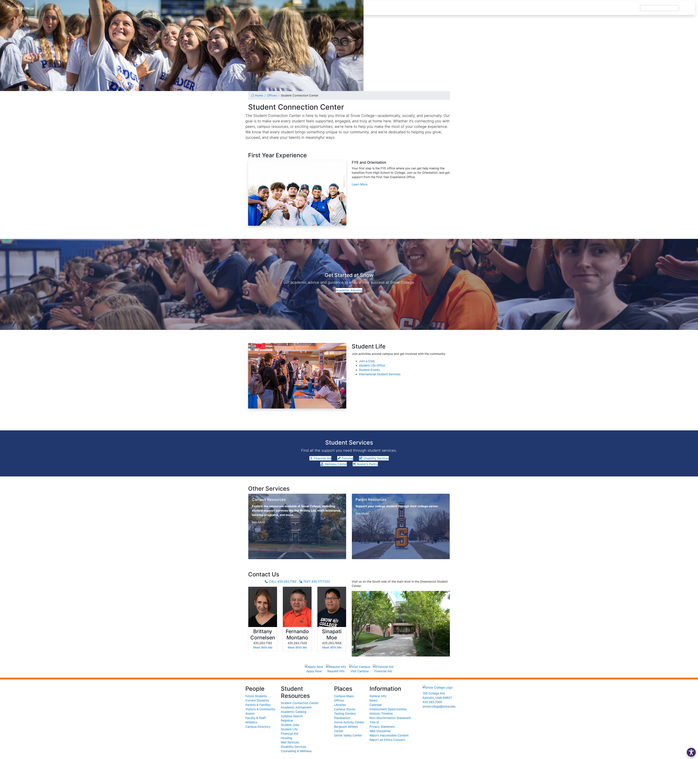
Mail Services (290, 742)
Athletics (251, 722)
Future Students (256, 696)
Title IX (374, 722)
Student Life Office (372, 365)
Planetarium (342, 718)
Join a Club (367, 361)
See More (258, 522)
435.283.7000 (432, 702)
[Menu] (687, 8)
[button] (691, 752)
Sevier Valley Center (348, 735)
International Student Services (379, 374)
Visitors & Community (260, 709)
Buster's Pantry (367, 464)
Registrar (287, 720)
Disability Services (376, 458)
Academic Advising (349, 290)
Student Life (289, 729)
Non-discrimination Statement (390, 718)
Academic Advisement (296, 707)
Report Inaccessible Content (389, 735)
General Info (378, 696)
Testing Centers (345, 713)
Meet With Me (262, 647)
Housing (286, 738)
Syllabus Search (292, 716)
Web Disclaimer (380, 731)
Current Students (257, 700)
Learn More (359, 184)
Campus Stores (344, 709)
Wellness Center (335, 464)
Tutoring (347, 458)
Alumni (250, 713)
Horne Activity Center (349, 722)
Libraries (340, 705)
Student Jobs (290, 725)
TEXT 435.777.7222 (316, 581)
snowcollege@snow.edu (439, 706)
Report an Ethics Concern (387, 740)
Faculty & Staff (255, 718)
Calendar (376, 705)
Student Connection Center (299, 703)
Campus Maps (344, 696)
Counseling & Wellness (296, 751)
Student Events (369, 370)
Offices (339, 700)
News (373, 700)
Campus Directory (257, 726)
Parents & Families (257, 705)
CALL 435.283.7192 (282, 581)
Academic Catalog (293, 711)
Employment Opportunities (388, 709)
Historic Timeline (381, 713)
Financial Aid (322, 458)
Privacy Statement (382, 726)
